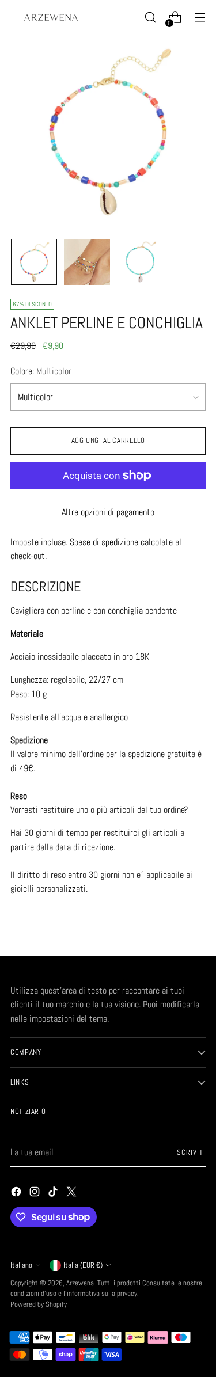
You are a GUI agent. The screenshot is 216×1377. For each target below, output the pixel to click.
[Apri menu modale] (199, 17)
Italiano (21, 1265)
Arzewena (80, 1283)
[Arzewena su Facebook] (17, 1193)
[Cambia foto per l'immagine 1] (34, 262)
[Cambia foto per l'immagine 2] (87, 262)
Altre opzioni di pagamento (108, 512)
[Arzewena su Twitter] (72, 1193)
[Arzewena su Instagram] (36, 1193)
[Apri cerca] (150, 17)
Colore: (40, 371)
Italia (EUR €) (83, 1265)
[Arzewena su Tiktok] (54, 1193)
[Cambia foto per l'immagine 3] (140, 262)
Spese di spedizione (104, 542)
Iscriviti (190, 1152)
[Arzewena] (50, 17)
